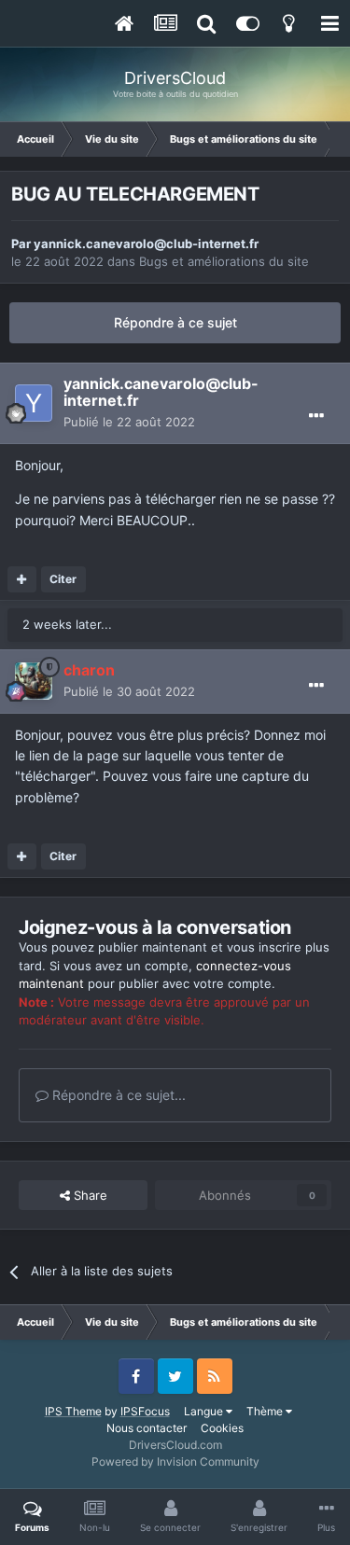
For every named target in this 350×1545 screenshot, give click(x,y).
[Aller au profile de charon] (33, 681)
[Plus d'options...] (316, 416)
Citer (63, 579)
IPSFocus (145, 1411)
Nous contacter (146, 1428)
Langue (205, 1411)
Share (88, 1195)
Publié (129, 421)
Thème (266, 1411)
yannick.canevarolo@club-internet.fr (146, 243)
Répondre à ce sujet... (117, 1095)
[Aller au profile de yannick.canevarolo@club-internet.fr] (33, 403)
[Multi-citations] (21, 579)
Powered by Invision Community (175, 1461)
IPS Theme (73, 1411)
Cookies (222, 1428)
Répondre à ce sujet (175, 322)
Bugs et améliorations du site (224, 261)
